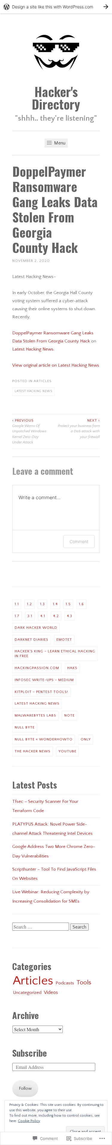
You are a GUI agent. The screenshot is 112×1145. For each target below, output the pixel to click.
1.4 (55, 604)
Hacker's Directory (56, 97)
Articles (43, 381)
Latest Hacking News (32, 349)
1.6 (81, 604)
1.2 (29, 604)
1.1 (17, 604)
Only (86, 739)
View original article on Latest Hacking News (55, 365)
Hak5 (72, 668)
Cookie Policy (29, 1121)
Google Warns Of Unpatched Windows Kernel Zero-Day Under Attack (29, 431)
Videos (51, 992)
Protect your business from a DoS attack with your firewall (79, 429)
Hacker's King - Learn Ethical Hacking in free (55, 653)
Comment (79, 541)
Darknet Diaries (31, 640)
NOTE (69, 715)
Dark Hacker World (36, 628)
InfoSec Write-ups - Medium (44, 680)
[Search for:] (41, 927)
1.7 (17, 616)
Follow (25, 1088)
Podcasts (65, 983)
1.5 (68, 604)
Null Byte (25, 727)
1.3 (42, 604)
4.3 (69, 616)
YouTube (67, 751)
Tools (83, 982)
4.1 (42, 616)
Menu (59, 143)
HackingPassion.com (37, 668)
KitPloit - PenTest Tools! (41, 692)
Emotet (64, 640)
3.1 (29, 616)
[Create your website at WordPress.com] (56, 6)
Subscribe (29, 1052)
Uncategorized (27, 992)
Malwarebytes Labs (35, 715)
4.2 (56, 616)
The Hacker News (32, 751)
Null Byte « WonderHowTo (44, 739)
